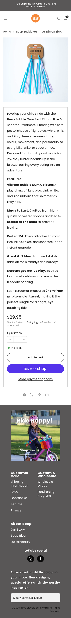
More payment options (35, 379)
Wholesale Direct (45, 484)
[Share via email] (47, 395)
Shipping (32, 322)
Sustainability (20, 542)
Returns (16, 504)
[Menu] (5, 18)
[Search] (59, 18)
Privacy (16, 511)
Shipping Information (19, 484)
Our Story (18, 530)
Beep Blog (18, 536)
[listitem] (35, 5)
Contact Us (19, 498)
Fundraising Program (45, 494)
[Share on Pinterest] (39, 395)
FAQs (14, 492)
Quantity (14, 333)
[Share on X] (32, 395)
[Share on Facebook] (24, 395)
